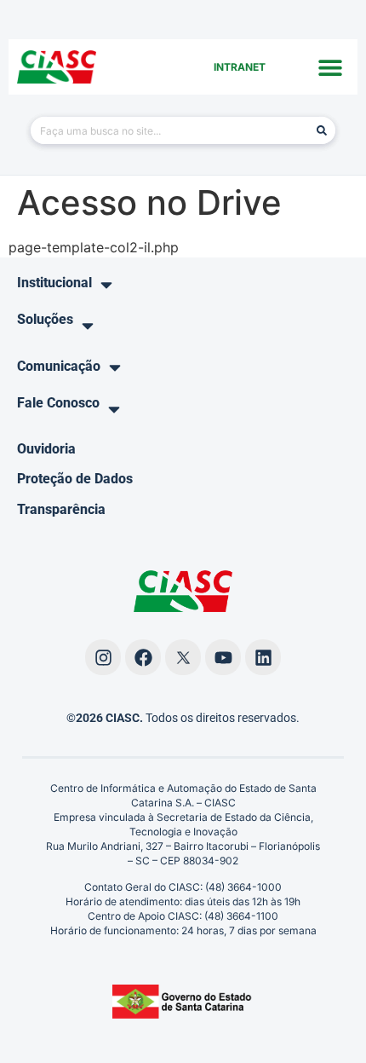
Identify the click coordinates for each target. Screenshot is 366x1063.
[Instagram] (103, 657)
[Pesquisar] (321, 130)
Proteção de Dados (75, 479)
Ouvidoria (46, 449)
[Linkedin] (263, 657)
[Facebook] (143, 657)
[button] (330, 67)
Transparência (61, 509)
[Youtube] (223, 657)
